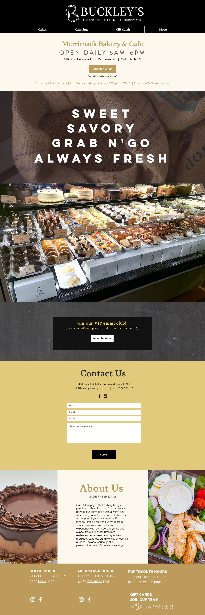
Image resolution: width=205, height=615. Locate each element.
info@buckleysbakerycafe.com (91, 388)
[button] (42, 29)
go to (82, 581)
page (106, 581)
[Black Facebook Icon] (99, 396)
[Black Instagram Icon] (105, 396)
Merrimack (94, 581)
